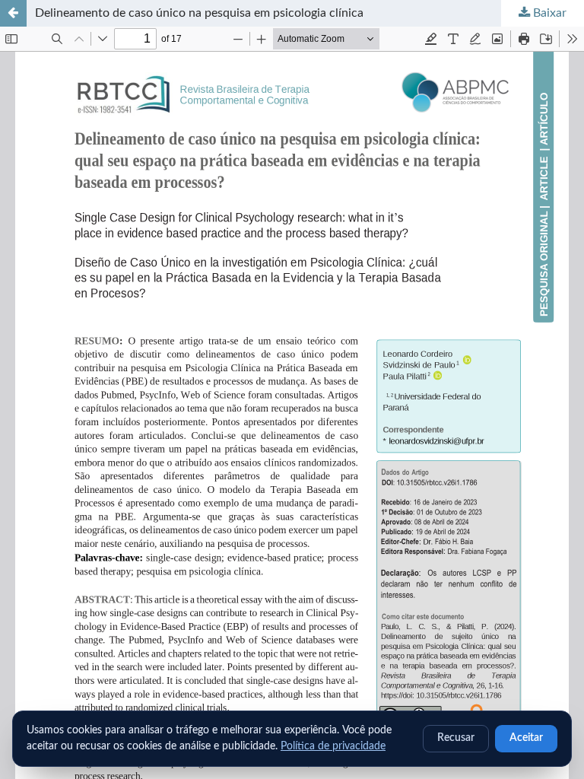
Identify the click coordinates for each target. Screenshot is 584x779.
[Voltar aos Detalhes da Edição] (13, 13)
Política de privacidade (333, 746)
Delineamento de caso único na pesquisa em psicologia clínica (199, 13)
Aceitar (526, 738)
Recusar (455, 738)
